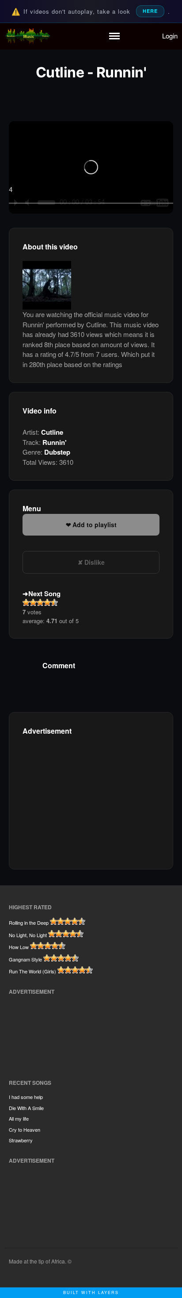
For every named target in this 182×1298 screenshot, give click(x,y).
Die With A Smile (26, 1107)
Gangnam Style (25, 959)
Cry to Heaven (24, 1129)
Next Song (44, 593)
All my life (19, 1118)
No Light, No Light (28, 934)
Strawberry (21, 1140)
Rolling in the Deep (29, 922)
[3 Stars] (40, 602)
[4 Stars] (47, 602)
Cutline (52, 432)
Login (170, 35)
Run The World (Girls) (32, 971)
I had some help (26, 1096)
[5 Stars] (54, 602)
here (150, 11)
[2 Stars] (33, 602)
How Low (19, 946)
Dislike (94, 562)
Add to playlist (94, 524)
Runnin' (54, 442)
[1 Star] (26, 602)
